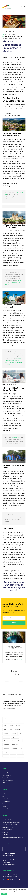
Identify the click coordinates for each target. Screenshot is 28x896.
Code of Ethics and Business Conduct (11, 822)
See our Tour (19, 659)
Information (6, 737)
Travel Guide (18, 752)
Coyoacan (20, 515)
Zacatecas (20, 755)
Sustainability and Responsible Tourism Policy (13, 837)
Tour (21, 748)
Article (12, 718)
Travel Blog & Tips (7, 775)
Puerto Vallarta (15, 744)
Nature (13, 740)
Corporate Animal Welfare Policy (10, 824)
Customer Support (7, 794)
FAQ (3, 796)
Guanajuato (6, 733)
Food (11, 729)
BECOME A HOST (14, 849)
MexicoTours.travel (7, 698)
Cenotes (5, 721)
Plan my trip (5, 803)
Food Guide (17, 729)
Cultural (11, 725)
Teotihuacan (14, 748)
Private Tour (6, 744)
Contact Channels (7, 798)
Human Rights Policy (7, 829)
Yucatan (13, 755)
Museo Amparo (16, 437)
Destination (18, 725)
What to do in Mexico (15, 39)
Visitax (4, 806)
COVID (5, 725)
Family (5, 729)
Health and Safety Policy (8, 827)
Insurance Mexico (7, 808)
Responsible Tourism (7, 778)
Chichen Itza (19, 721)
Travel (11, 752)
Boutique (19, 718)
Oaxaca (19, 740)
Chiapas (12, 721)
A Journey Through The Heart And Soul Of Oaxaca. (13, 282)
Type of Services (6, 801)
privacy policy (15, 891)
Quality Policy (6, 834)
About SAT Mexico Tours (8, 773)
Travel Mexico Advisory (8, 780)
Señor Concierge (10, 34)
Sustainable (6, 748)
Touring (5, 752)
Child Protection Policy (8, 819)
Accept (4, 893)
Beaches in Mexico (10, 36)
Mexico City (6, 740)
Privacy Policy (6, 832)
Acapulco (6, 718)
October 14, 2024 (10, 32)
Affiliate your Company (8, 783)
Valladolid (6, 755)
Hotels (21, 733)
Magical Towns (15, 737)
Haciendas (14, 733)
